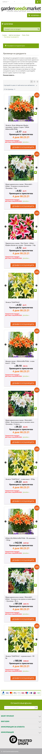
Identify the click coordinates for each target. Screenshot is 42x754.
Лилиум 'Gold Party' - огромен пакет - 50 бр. (19, 657)
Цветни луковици (14, 35)
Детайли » (26, 142)
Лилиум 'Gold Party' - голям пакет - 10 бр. (20, 479)
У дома (4, 35)
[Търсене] (38, 29)
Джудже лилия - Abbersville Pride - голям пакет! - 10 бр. (19, 362)
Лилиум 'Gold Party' (12, 302)
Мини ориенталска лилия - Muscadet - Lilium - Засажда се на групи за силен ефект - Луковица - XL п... (20, 599)
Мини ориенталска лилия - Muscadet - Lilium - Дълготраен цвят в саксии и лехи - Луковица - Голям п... (20, 422)
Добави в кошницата (23, 147)
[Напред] (36, 707)
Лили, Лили (25, 35)
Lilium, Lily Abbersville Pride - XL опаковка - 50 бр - (20, 539)
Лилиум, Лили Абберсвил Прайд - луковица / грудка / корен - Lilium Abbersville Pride (17, 127)
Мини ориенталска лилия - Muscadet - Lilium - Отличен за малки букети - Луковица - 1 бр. (19, 186)
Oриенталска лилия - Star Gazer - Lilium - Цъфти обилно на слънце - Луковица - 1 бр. (20, 244)
